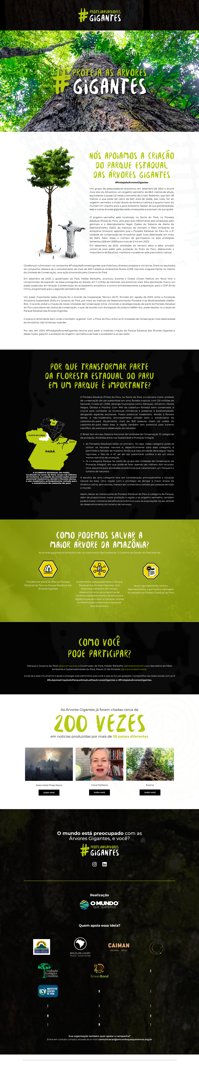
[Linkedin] (105, 864)
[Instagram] (94, 864)
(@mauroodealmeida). (134, 669)
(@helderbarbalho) (135, 665)
